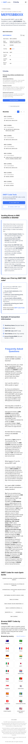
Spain (13, 48)
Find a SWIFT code (15, 202)
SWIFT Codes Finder (19, 308)
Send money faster (14, 100)
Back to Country (6, 8)
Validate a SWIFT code (15, 206)
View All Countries (21, 636)
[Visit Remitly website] (16, 2)
